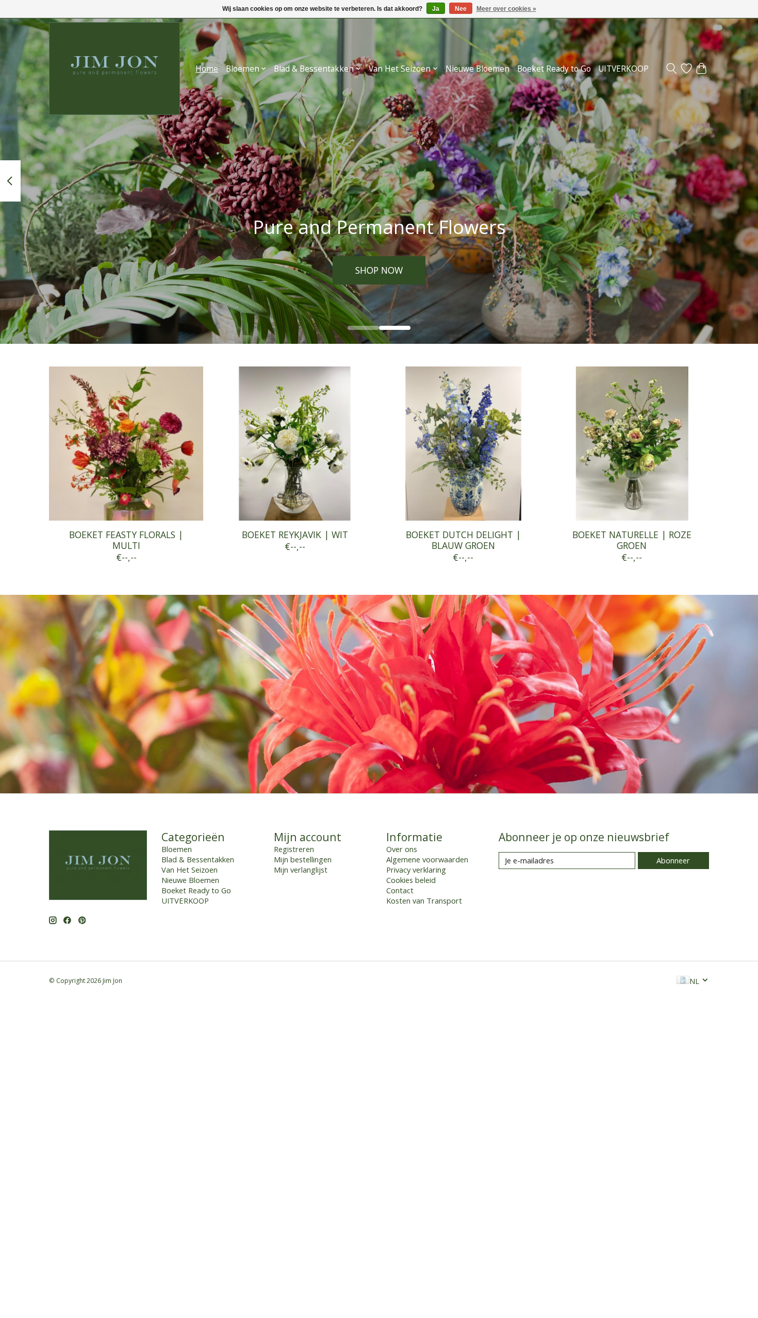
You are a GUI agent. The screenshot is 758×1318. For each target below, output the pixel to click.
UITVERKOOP (623, 68)
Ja (435, 8)
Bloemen (176, 849)
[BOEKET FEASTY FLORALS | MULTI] (126, 443)
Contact (400, 890)
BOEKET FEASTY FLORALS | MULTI (126, 540)
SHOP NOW (379, 270)
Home (206, 68)
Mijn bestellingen (303, 859)
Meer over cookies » (506, 8)
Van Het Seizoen (189, 869)
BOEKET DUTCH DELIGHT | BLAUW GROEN (463, 540)
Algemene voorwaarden (427, 859)
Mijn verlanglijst (300, 869)
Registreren (294, 849)
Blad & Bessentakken (197, 859)
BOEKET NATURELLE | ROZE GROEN (631, 540)
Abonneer (673, 860)
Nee (461, 8)
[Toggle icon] (671, 68)
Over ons (401, 849)
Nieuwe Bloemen (477, 68)
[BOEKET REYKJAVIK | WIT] (295, 443)
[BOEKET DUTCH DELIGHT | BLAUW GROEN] (463, 443)
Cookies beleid (411, 880)
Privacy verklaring (416, 869)
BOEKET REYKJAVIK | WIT (295, 534)
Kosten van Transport (424, 900)
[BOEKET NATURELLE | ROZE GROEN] (632, 443)
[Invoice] (683, 981)
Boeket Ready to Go (554, 68)
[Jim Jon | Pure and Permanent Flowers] (114, 68)
